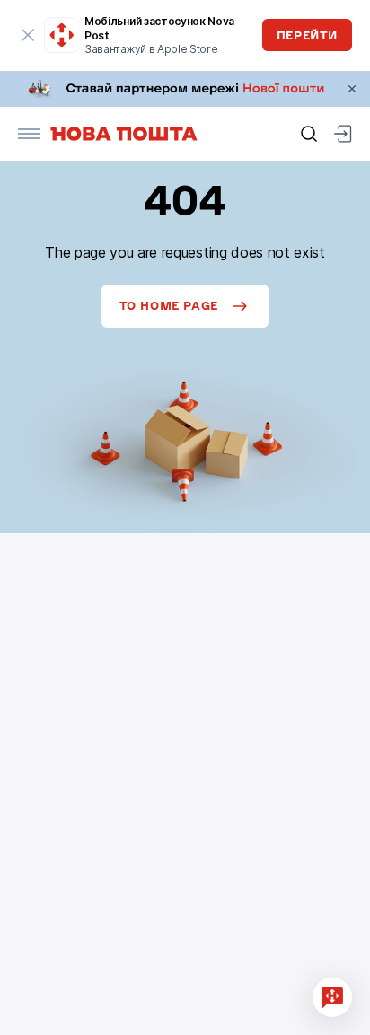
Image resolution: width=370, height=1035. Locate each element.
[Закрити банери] (352, 89)
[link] (185, 89)
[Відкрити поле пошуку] (309, 134)
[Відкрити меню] (29, 133)
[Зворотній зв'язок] (332, 997)
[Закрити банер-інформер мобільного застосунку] (28, 35)
